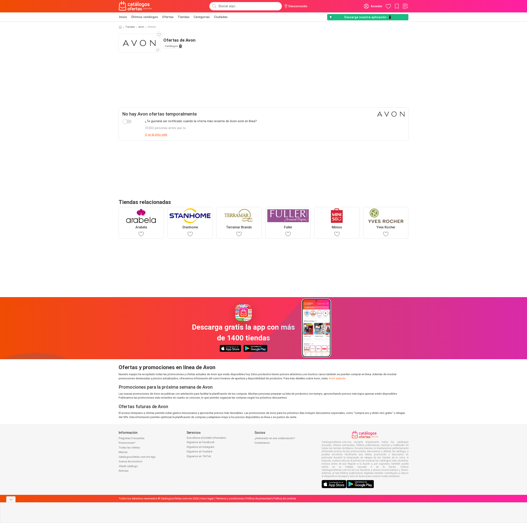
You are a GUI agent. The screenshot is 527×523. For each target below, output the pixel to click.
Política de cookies (284, 498)
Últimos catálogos (144, 17)
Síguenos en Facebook (201, 442)
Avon (141, 26)
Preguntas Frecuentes (132, 438)
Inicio (123, 17)
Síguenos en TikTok (199, 456)
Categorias (202, 17)
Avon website (337, 378)
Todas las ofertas (129, 447)
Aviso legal (206, 498)
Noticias (124, 470)
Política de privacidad (258, 498)
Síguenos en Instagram (200, 446)
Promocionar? (127, 442)
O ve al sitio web (156, 134)
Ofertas (168, 17)
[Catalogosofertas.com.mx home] (135, 6)
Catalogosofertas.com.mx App (137, 456)
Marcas (123, 452)
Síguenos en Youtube (199, 451)
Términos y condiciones (229, 498)
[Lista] (405, 6)
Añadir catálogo (128, 466)
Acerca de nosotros (130, 461)
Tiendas (183, 17)
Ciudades (221, 17)
